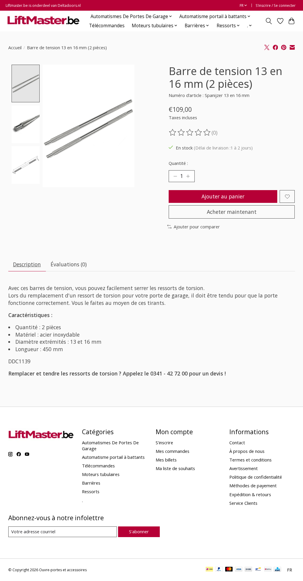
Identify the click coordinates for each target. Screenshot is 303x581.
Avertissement (243, 468)
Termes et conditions (250, 460)
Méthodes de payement (253, 485)
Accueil (15, 47)
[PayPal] (219, 570)
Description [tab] (27, 264)
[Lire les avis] (190, 132)
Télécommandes (107, 26)
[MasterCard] (229, 570)
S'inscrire (164, 442)
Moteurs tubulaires (101, 474)
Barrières (91, 483)
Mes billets (166, 460)
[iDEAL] (209, 570)
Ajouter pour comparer (197, 227)
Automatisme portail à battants (113, 457)
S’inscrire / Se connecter (276, 5)
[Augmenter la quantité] (188, 176)
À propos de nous (247, 451)
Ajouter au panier (223, 196)
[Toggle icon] (268, 21)
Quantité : (178, 163)
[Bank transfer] (248, 570)
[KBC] (277, 570)
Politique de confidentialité (255, 477)
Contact (237, 442)
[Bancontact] (258, 570)
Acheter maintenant (232, 211)
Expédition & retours (250, 494)
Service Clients (243, 503)
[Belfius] (268, 570)
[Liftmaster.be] (43, 21)
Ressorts (90, 491)
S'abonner (139, 531)
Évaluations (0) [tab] (69, 264)
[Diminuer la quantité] (175, 176)
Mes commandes (172, 451)
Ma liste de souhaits (175, 468)
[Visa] (239, 570)
